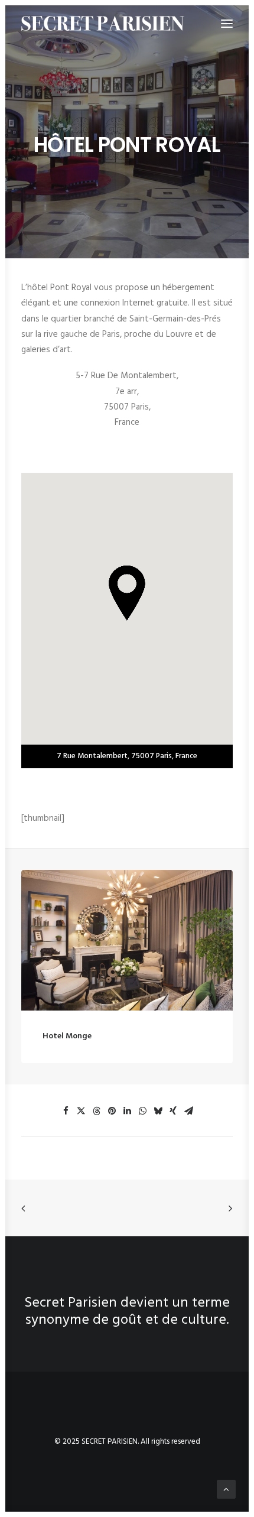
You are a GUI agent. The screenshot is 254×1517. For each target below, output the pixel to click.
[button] (127, 940)
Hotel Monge (67, 1036)
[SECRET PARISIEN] (102, 23)
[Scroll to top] (226, 1489)
